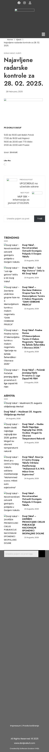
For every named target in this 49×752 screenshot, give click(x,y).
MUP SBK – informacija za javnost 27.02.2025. (18, 198)
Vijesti (18, 53)
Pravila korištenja (31, 725)
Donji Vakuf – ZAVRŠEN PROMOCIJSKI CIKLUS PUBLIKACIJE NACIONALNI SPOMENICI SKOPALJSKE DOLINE (33, 525)
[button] (43, 34)
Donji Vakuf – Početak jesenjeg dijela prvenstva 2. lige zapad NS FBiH (33, 374)
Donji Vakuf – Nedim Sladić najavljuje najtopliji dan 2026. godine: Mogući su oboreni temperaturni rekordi (33, 431)
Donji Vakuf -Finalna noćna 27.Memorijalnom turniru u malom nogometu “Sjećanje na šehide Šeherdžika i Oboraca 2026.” (33, 339)
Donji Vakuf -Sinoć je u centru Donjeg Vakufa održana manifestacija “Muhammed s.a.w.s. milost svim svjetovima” (33, 465)
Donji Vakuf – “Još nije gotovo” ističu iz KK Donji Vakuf (33, 270)
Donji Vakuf (9, 53)
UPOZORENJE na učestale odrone (29, 183)
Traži (39, 218)
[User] (30, 3)
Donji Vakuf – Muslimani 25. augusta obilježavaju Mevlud (22, 413)
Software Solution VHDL (29, 748)
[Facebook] (19, 3)
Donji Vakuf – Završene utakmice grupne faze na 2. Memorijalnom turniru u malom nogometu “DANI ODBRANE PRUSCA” (33, 296)
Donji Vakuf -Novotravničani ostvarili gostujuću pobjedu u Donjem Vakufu (32, 250)
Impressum (15, 725)
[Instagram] (24, 3)
